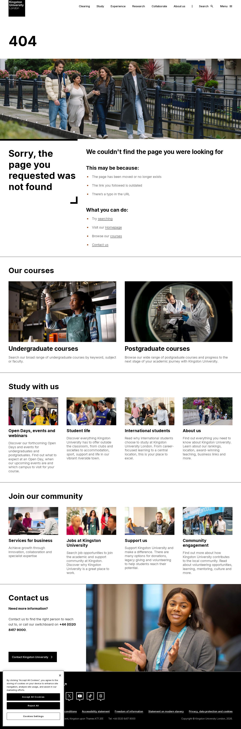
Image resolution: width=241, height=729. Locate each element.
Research (138, 6)
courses (116, 236)
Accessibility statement (96, 711)
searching (105, 219)
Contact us (100, 245)
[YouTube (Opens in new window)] (79, 695)
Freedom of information (129, 711)
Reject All (33, 705)
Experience (118, 6)
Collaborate (159, 6)
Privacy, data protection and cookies (210, 711)
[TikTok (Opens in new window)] (90, 695)
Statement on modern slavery (166, 711)
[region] (33, 698)
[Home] (17, 8)
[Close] (60, 675)
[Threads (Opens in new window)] (100, 695)
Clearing (84, 6)
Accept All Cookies (33, 697)
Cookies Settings (33, 716)
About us (179, 6)
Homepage (113, 227)
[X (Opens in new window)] (69, 695)
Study (100, 6)
